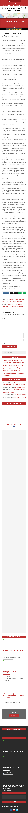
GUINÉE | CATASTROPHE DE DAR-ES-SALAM (12, 360)
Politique (14, 772)
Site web (3, 339)
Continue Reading (14, 735)
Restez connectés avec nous (14, 424)
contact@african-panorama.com (11, 806)
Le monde (9, 790)
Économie (6, 772)
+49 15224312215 (7, 804)
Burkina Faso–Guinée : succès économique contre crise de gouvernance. (11, 673)
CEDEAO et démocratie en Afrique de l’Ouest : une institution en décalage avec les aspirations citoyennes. (14, 391)
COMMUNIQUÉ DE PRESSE (19, 387)
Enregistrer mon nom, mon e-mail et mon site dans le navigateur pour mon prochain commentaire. (12, 342)
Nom (3, 334)
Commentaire (4, 319)
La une (10, 755)
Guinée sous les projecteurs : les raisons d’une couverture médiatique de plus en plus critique (13, 695)
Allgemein (6, 755)
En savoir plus (14, 715)
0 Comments (17, 36)
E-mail (3, 337)
